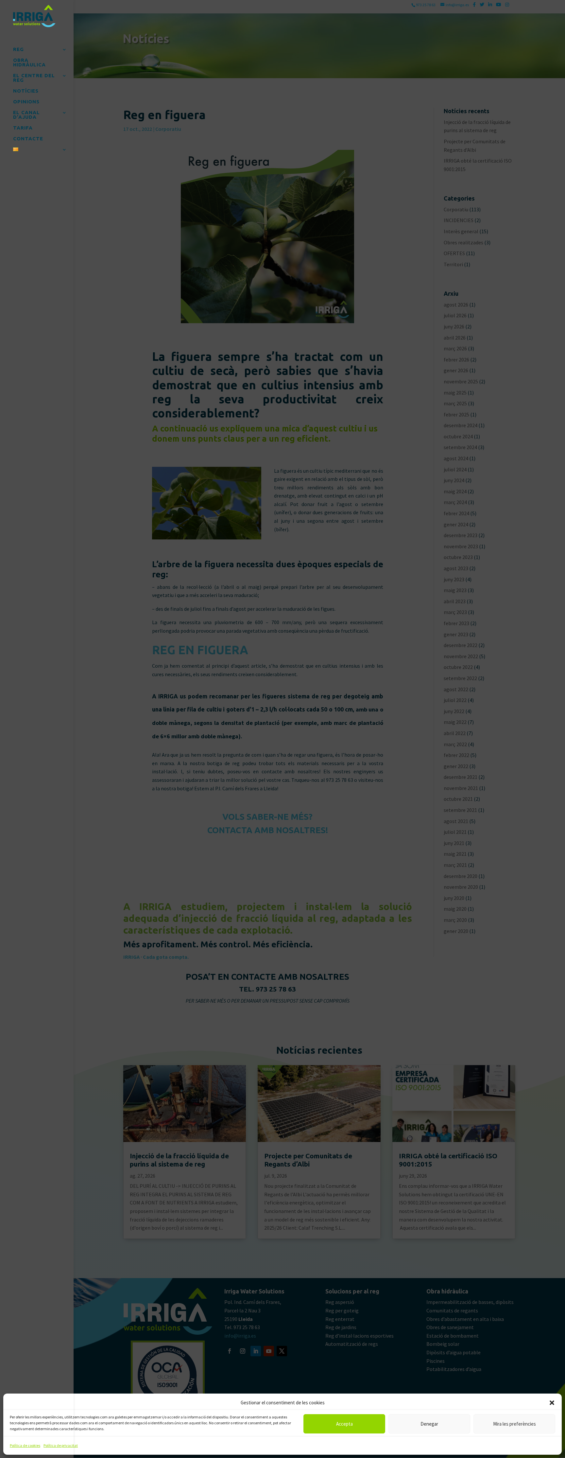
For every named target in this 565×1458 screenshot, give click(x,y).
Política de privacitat (60, 1445)
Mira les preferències (514, 1424)
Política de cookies (25, 1445)
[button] (552, 1402)
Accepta (344, 1424)
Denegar (429, 1424)
